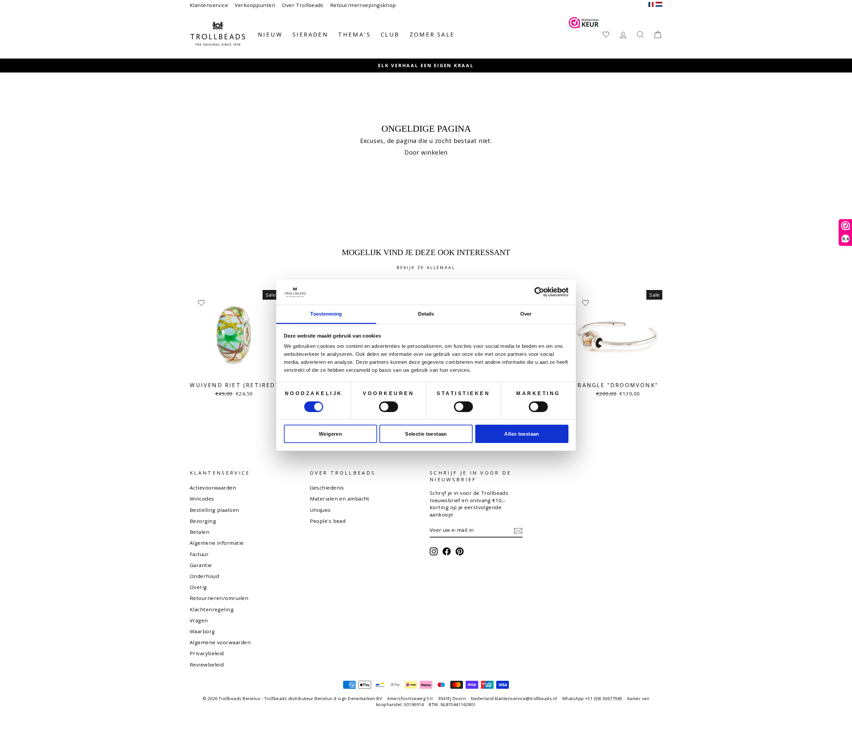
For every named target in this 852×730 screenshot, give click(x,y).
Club (390, 34)
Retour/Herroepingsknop (363, 5)
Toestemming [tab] (326, 314)
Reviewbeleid (207, 664)
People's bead (328, 520)
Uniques (320, 510)
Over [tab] (526, 314)
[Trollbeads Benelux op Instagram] (434, 551)
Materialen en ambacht (339, 498)
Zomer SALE (432, 34)
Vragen (199, 620)
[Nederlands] (659, 5)
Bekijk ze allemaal (426, 267)
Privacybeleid (207, 653)
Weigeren (330, 434)
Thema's (354, 34)
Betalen (199, 531)
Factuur (199, 554)
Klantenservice (209, 5)
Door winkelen (426, 152)
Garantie (201, 565)
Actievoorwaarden (213, 487)
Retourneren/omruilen (219, 598)
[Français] (651, 5)
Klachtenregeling (212, 609)
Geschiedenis (327, 487)
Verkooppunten (255, 5)
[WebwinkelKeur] (584, 34)
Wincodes (202, 498)
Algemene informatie (217, 542)
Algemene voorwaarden (220, 642)
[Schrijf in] (518, 530)
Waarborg (202, 631)
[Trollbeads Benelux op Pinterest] (460, 551)
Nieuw (270, 34)
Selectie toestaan (426, 434)
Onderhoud (204, 576)
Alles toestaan (521, 434)
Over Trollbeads (302, 5)
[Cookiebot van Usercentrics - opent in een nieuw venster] (539, 292)
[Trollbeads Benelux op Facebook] (447, 551)
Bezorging (203, 520)
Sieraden (310, 34)
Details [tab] (426, 314)
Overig (198, 587)
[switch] (388, 406)
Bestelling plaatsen (214, 510)
